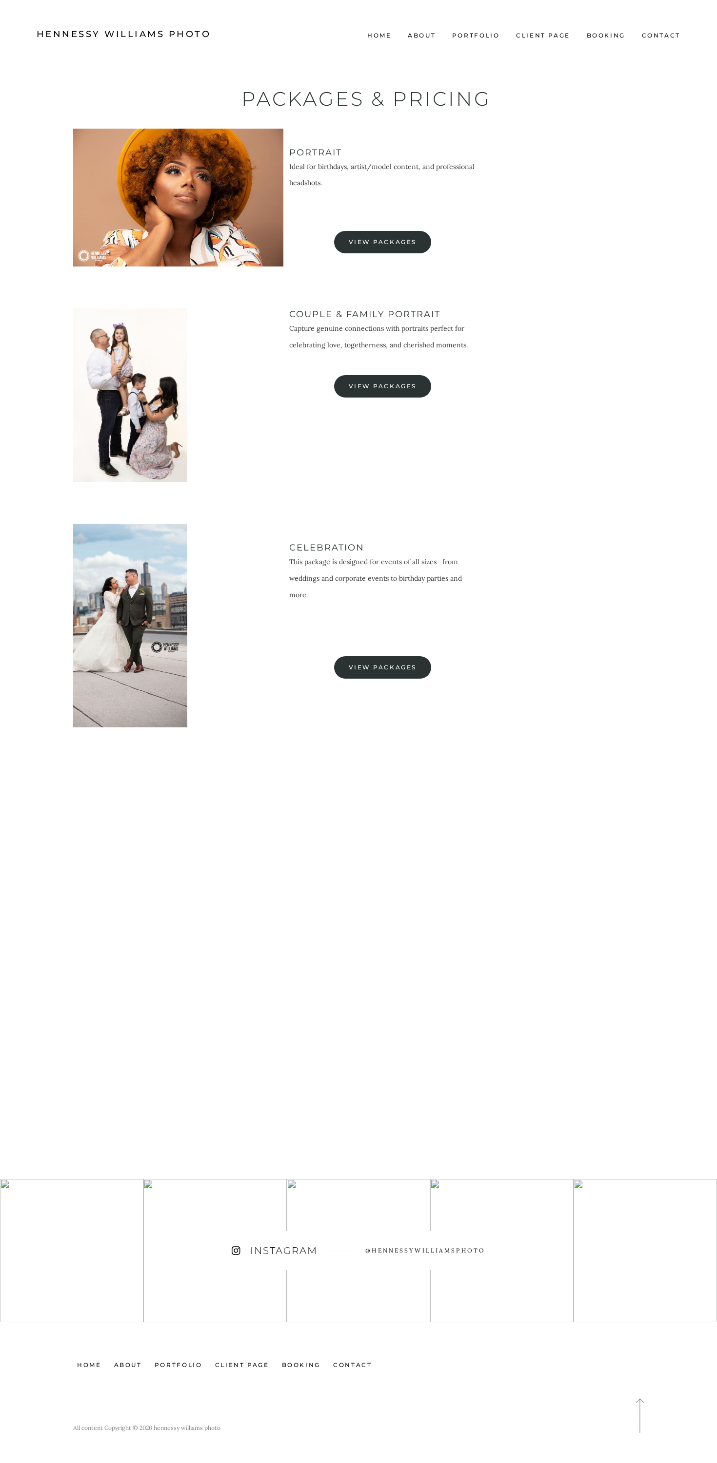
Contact (661, 35)
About (422, 35)
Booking (606, 35)
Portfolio (476, 35)
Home (379, 35)
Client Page (543, 35)
